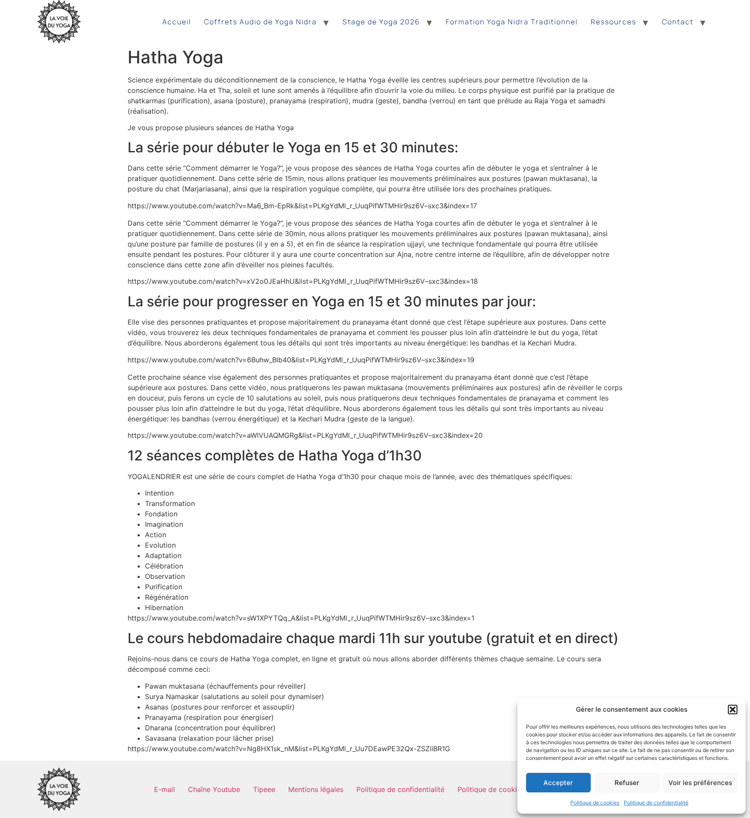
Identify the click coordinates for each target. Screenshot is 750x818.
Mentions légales (315, 789)
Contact (678, 21)
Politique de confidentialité (656, 802)
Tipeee (264, 789)
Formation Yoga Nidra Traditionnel (512, 21)
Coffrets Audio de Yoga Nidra (260, 21)
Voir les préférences (700, 783)
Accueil (176, 21)
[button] (732, 709)
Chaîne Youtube (214, 789)
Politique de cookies (594, 802)
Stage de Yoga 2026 (381, 21)
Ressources (613, 21)
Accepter (558, 783)
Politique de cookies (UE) (499, 789)
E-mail (164, 789)
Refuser (627, 783)
